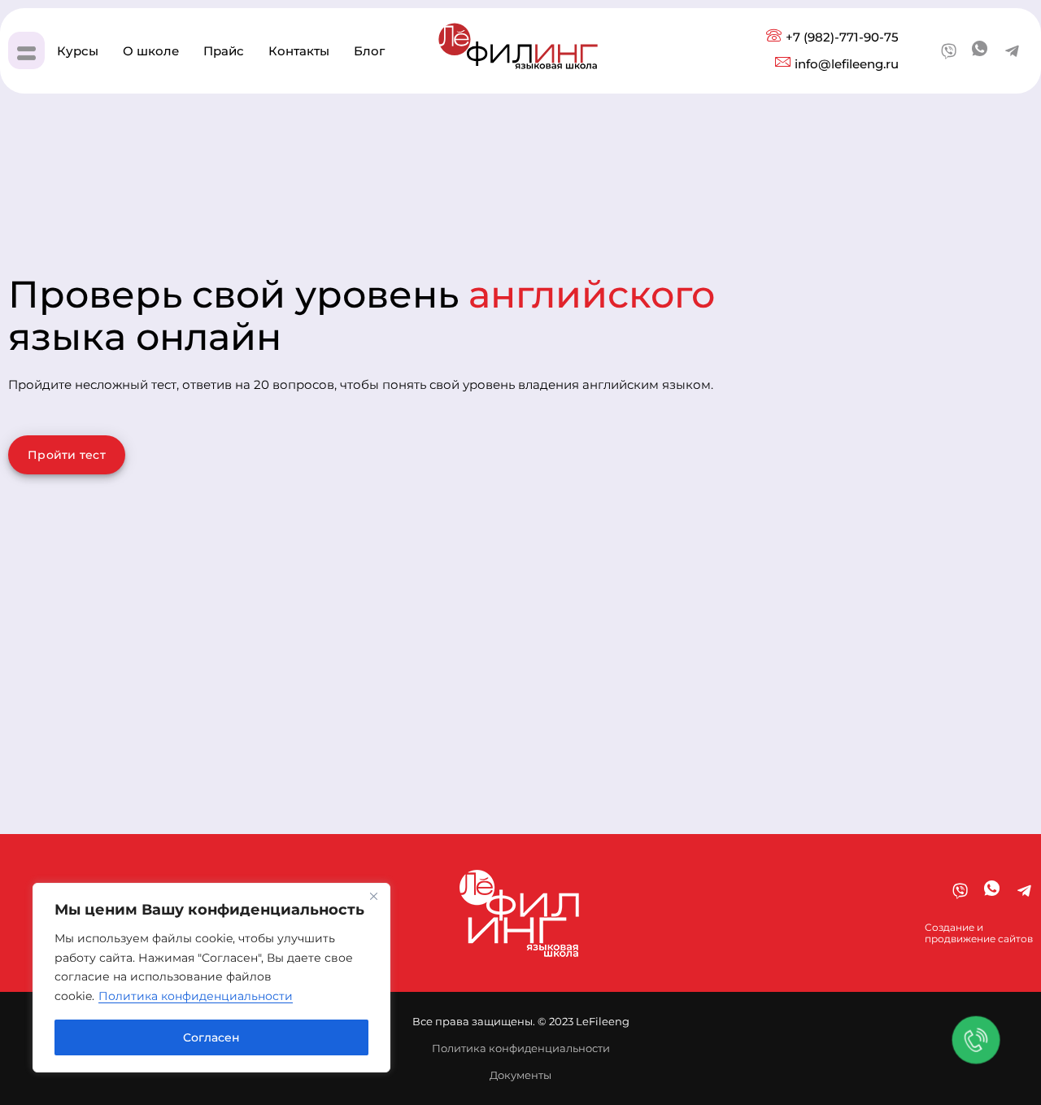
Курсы (77, 51)
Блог (369, 51)
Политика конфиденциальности (195, 996)
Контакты (298, 51)
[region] (211, 977)
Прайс (223, 51)
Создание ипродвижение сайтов (979, 933)
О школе (151, 51)
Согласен (211, 1037)
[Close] (373, 896)
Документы (520, 1074)
